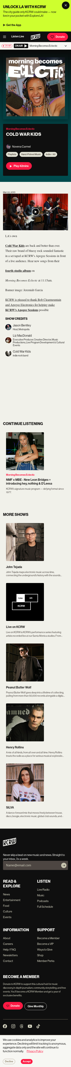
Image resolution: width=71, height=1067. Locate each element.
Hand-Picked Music (31, 154)
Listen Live (17, 36)
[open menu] (6, 37)
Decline (9, 1061)
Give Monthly (36, 1006)
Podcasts (42, 901)
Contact (8, 960)
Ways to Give (44, 949)
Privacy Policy (35, 1051)
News (6, 894)
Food (6, 905)
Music (40, 895)
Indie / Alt (50, 154)
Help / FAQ (9, 949)
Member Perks (45, 960)
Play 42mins (21, 166)
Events (7, 917)
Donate (60, 36)
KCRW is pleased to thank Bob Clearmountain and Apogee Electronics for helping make (33, 305)
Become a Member (48, 938)
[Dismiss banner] (65, 5)
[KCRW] (9, 845)
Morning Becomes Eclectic (20, 474)
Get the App (13, 25)
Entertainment (11, 900)
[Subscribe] (63, 865)
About (6, 938)
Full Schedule (45, 906)
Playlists (12, 154)
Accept (27, 1061)
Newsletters (10, 955)
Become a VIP (45, 943)
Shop (40, 955)
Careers (8, 943)
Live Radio (43, 889)
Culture (7, 911)
